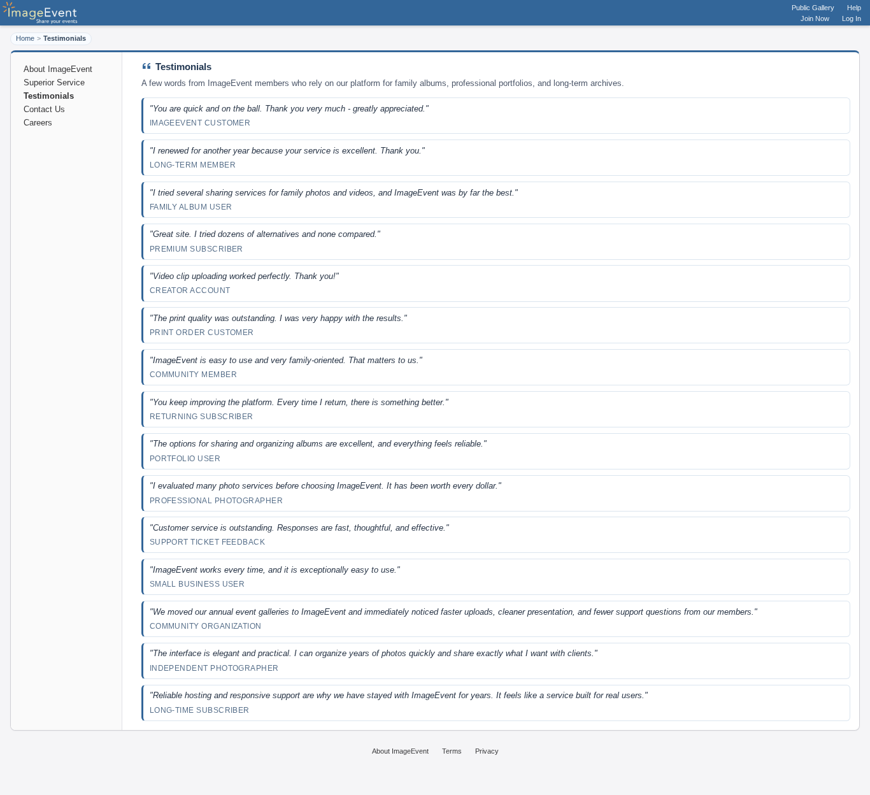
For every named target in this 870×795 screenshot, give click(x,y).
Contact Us (44, 109)
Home (25, 38)
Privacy (487, 751)
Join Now (815, 18)
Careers (38, 122)
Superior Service (54, 82)
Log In (851, 18)
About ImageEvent (58, 69)
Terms (452, 751)
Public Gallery (813, 7)
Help (854, 7)
